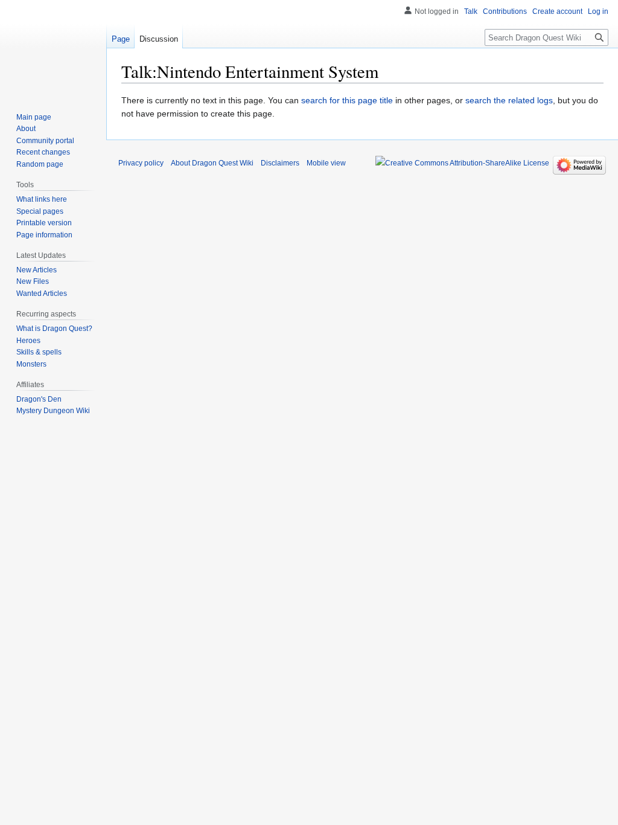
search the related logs (509, 100)
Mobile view (326, 163)
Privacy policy (141, 163)
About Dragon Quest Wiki (212, 163)
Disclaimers (280, 163)
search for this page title (347, 100)
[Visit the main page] (53, 48)
